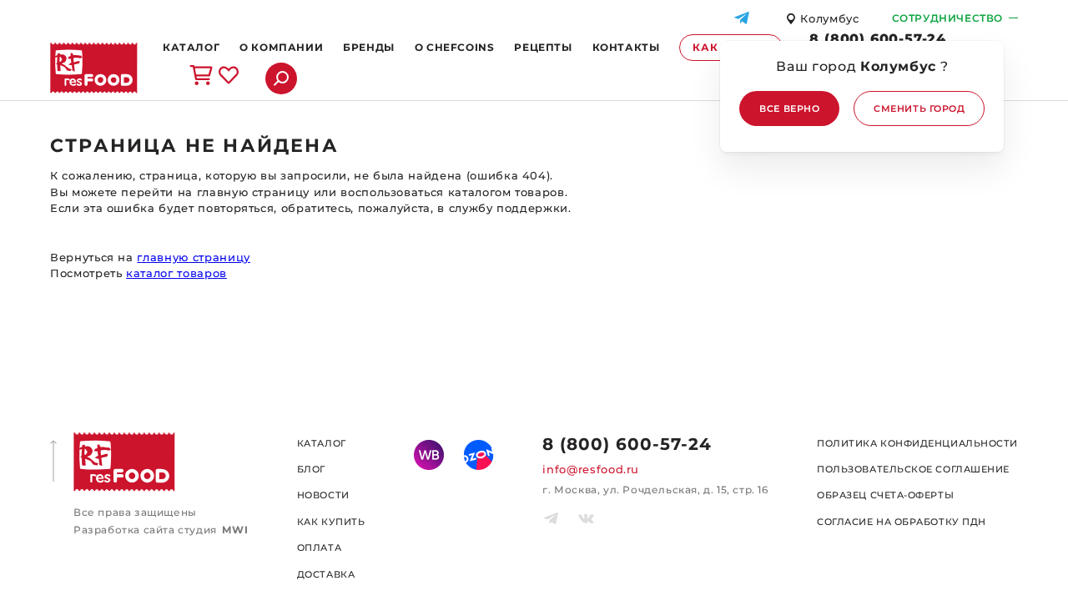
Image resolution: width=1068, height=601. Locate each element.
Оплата (319, 547)
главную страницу (193, 257)
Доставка (326, 574)
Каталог (321, 443)
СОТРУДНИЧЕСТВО (947, 18)
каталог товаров (176, 273)
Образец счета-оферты (885, 495)
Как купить (331, 522)
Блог (311, 469)
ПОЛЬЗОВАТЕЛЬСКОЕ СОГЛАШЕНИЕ (913, 469)
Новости (323, 495)
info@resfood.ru (590, 469)
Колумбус (829, 18)
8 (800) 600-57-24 (877, 39)
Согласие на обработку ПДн (901, 522)
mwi (235, 529)
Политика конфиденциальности (917, 443)
